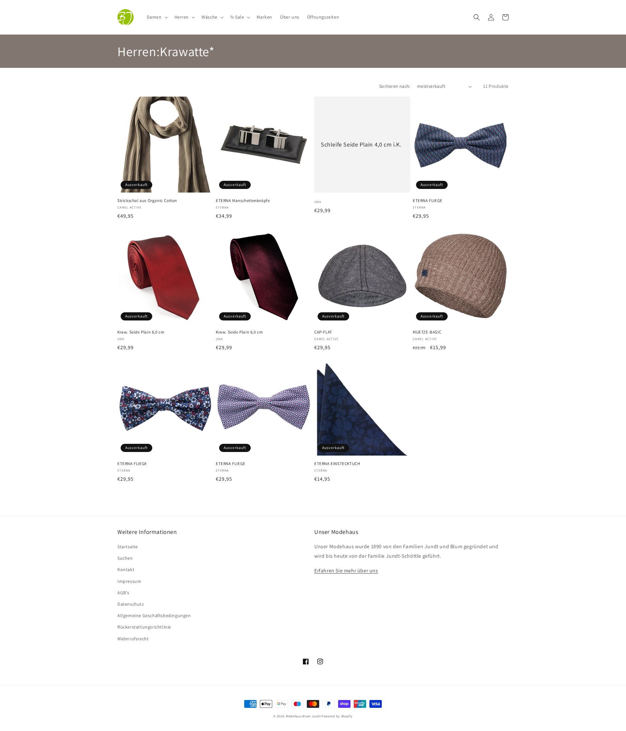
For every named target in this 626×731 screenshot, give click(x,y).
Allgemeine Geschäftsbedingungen (154, 615)
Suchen (125, 558)
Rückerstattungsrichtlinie (144, 627)
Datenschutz (130, 604)
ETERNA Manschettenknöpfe (243, 200)
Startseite (127, 547)
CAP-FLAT (323, 332)
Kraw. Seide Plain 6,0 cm (140, 332)
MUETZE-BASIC (427, 332)
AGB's (123, 593)
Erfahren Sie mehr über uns (346, 570)
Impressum (129, 581)
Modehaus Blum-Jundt (303, 716)
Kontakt (125, 569)
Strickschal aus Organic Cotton (147, 200)
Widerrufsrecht (133, 639)
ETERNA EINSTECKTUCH (337, 463)
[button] (157, 17)
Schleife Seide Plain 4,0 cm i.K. (361, 144)
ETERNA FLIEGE (427, 200)
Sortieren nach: (394, 86)
